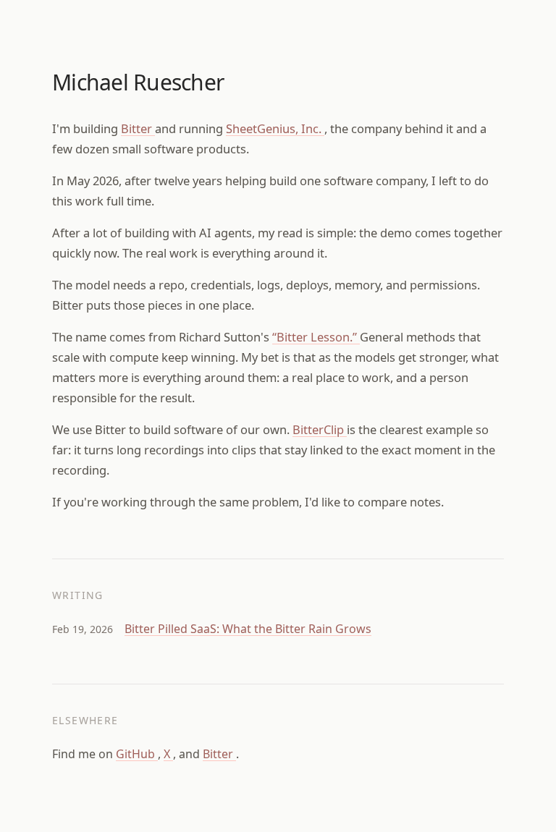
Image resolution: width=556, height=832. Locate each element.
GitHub (137, 754)
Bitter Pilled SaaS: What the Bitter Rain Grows (248, 629)
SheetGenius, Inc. (275, 128)
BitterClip (319, 429)
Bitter (138, 128)
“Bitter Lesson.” (316, 336)
